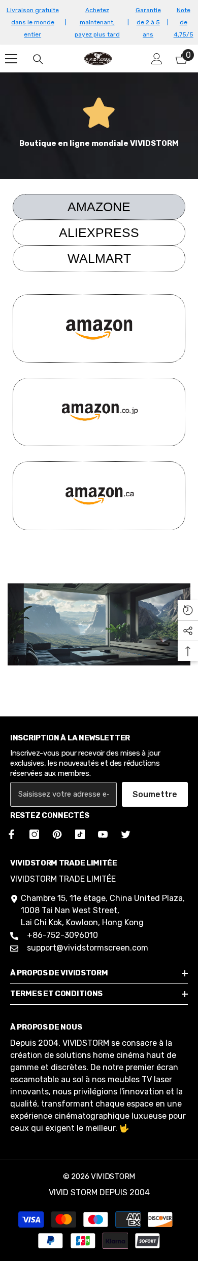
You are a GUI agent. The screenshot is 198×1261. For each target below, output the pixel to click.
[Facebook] (10, 834)
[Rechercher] (38, 59)
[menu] (11, 59)
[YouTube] (103, 834)
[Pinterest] (57, 834)
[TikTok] (80, 834)
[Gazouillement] (125, 834)
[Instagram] (34, 834)
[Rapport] (156, 58)
